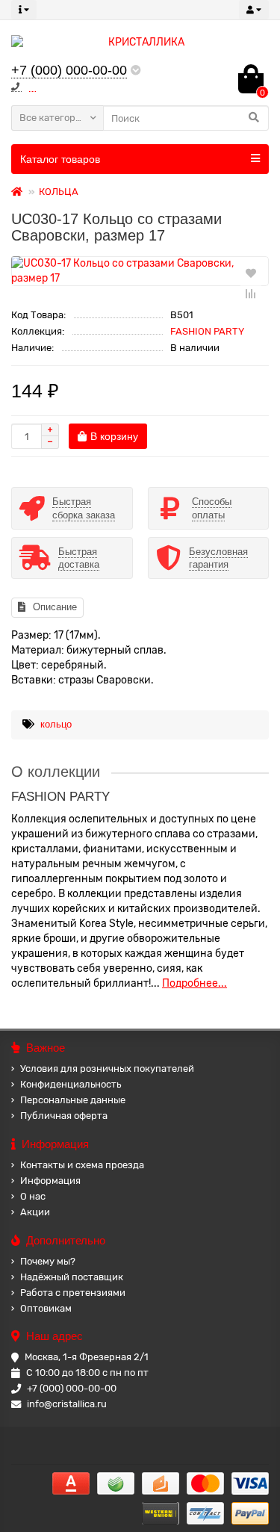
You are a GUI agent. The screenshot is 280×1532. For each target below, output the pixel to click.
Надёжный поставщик (71, 1277)
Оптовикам (46, 1308)
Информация (50, 1180)
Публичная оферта (64, 1115)
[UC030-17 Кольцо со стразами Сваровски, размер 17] (140, 271)
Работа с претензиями (72, 1292)
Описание (55, 607)
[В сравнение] (250, 293)
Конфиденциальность (70, 1084)
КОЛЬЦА (58, 191)
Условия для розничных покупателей (107, 1068)
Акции (35, 1212)
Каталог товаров (60, 159)
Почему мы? (47, 1261)
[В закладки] (250, 272)
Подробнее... (194, 983)
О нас (33, 1196)
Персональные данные (72, 1099)
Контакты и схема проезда (82, 1164)
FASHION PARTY (207, 331)
